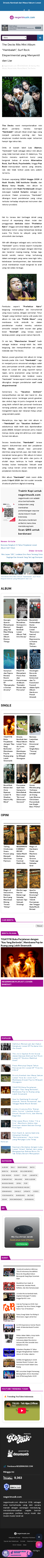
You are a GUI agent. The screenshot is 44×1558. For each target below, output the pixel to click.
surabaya (29, 1199)
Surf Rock (13, 163)
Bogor (14, 1171)
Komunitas (7, 1179)
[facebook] (24, 10)
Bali (13, 1167)
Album (5, 1167)
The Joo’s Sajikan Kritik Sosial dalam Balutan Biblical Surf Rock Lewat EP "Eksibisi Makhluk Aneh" (27, 1057)
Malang (18, 1179)
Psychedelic (25, 163)
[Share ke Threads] (39, 1537)
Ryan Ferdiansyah (26, 188)
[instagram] (29, 10)
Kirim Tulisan (17, 1545)
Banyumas (22, 1167)
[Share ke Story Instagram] (39, 1544)
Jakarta (33, 1175)
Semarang (7, 1191)
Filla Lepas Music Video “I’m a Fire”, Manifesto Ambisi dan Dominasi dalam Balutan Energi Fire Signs (26, 1124)
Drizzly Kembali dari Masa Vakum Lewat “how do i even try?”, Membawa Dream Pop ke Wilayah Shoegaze (27, 1078)
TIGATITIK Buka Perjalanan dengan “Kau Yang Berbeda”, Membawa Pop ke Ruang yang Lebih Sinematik (22, 942)
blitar (31, 1195)
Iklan (24, 1545)
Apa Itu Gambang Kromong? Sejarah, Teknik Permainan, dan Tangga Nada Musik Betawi (26, 1101)
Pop (26, 1183)
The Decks (32, 68)
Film (25, 1175)
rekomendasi (16, 1199)
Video (35, 1191)
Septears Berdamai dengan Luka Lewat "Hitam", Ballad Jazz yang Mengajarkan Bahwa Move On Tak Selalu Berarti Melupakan (27, 1150)
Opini (18, 1183)
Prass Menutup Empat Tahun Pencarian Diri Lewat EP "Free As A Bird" (27, 1068)
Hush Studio (8, 182)
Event (17, 1175)
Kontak (22, 1541)
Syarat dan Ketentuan (11, 1541)
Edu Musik (6, 1175)
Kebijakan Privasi (14, 1538)
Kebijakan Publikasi (28, 1538)
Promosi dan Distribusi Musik (15, 1187)
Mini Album (30, 1179)
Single (18, 1191)
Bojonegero (26, 1171)
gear (4, 1199)
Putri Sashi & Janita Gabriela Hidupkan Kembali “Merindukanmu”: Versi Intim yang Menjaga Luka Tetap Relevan (20, 1137)
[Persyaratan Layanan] (19, 8)
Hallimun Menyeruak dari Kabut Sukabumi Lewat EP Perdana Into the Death (27, 1046)
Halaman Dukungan (33, 1541)
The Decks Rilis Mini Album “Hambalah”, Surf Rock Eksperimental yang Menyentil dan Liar (21, 578)
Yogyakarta (7, 1195)
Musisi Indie (12, 68)
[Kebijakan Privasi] (14, 8)
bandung (20, 1195)
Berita (33, 66)
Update (27, 1191)
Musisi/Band (22, 68)
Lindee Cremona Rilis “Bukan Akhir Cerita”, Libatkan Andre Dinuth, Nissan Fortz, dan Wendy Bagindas (27, 1112)
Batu (32, 1167)
